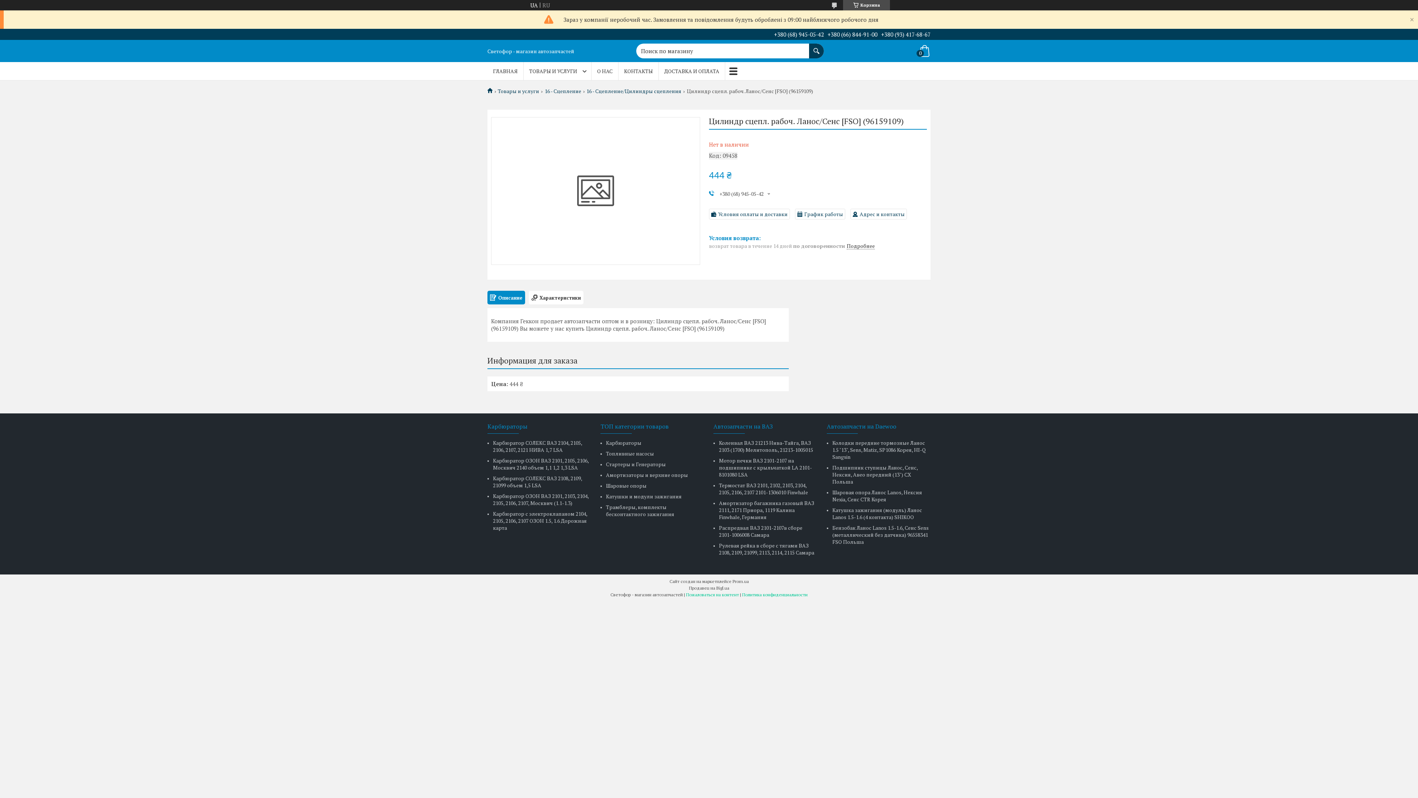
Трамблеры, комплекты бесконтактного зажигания (640, 511)
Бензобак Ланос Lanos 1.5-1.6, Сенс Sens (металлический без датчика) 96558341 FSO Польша (880, 534)
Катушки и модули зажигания (644, 496)
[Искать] (816, 47)
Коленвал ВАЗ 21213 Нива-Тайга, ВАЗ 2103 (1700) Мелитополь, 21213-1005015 (766, 446)
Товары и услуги (553, 71)
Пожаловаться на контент (712, 594)
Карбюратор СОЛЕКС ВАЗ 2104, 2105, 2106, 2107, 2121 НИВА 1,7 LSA (537, 446)
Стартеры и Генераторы (636, 464)
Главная (505, 71)
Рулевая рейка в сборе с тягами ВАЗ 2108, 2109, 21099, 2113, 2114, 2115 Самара (766, 549)
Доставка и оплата (691, 71)
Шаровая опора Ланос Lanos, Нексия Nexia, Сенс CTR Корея (877, 496)
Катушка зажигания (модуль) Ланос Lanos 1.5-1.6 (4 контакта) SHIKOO (877, 514)
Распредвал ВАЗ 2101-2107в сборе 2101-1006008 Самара (760, 531)
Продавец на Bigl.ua (709, 588)
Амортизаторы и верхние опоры (647, 474)
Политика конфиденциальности (775, 594)
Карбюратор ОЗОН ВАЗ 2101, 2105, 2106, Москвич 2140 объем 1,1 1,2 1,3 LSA (541, 464)
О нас (605, 71)
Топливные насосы (630, 453)
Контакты (638, 71)
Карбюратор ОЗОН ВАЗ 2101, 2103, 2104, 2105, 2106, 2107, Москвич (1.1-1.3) (541, 499)
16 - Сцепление (563, 91)
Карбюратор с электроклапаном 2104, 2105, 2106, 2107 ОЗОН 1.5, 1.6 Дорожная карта (540, 520)
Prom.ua (741, 581)
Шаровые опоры (626, 485)
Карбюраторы (623, 442)
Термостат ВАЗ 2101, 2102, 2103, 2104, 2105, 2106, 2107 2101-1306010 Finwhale (763, 489)
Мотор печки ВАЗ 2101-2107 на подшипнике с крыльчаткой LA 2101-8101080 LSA (765, 467)
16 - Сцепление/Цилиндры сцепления (633, 91)
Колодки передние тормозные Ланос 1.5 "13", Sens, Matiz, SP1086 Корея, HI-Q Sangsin (879, 449)
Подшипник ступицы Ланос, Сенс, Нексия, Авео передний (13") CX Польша (875, 474)
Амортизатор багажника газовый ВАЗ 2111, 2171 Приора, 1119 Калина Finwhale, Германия (766, 510)
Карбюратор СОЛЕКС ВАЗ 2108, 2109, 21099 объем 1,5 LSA (537, 482)
